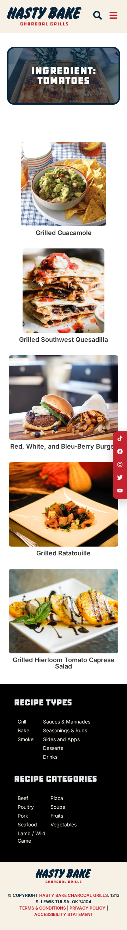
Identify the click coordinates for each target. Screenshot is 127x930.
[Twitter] (120, 477)
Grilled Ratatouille (63, 553)
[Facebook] (120, 451)
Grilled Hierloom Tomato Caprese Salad (64, 663)
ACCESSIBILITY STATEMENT (63, 914)
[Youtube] (120, 490)
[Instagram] (120, 464)
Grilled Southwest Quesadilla (63, 339)
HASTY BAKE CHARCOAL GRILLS (73, 895)
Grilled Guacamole (64, 232)
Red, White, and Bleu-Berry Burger (63, 446)
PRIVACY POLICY (88, 908)
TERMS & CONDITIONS (42, 908)
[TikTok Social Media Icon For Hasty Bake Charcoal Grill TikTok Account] (120, 438)
